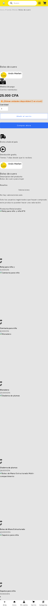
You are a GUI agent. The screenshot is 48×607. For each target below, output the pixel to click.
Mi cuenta (23, 605)
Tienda (8, 10)
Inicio (14, 605)
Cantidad (4, 104)
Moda (15, 10)
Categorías (43, 605)
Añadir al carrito (24, 116)
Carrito (33, 605)
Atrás (5, 605)
